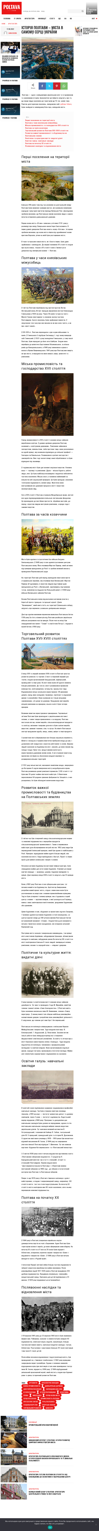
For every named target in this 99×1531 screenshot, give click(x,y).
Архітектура (12, 24)
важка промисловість (31, 1386)
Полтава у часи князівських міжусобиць (41, 123)
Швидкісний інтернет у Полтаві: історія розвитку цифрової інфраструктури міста (49, 1441)
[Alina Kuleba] (6, 33)
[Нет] (96, 1524)
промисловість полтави (50, 1398)
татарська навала (48, 1404)
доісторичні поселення (32, 1389)
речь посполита (48, 1401)
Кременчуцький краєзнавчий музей (43, 1425)
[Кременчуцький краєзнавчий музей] (14, 1424)
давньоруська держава (54, 1386)
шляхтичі (49, 1408)
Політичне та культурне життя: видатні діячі (44, 138)
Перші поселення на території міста (40, 120)
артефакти (33, 1382)
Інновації (33, 1422)
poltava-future (65, 104)
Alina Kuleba (13, 33)
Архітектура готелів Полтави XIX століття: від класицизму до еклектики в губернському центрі (49, 1475)
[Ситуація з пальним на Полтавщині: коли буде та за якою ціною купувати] (78, 31)
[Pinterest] (56, 86)
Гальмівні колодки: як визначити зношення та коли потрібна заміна (10, 59)
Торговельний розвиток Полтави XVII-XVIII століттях (46, 130)
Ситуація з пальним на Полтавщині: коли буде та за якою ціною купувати (90, 31)
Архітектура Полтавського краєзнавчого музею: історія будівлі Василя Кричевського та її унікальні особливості (50, 1458)
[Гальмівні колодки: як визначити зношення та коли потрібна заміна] (10, 47)
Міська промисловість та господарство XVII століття (47, 125)
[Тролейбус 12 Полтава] (10, 90)
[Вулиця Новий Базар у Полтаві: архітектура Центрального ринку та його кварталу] (14, 1491)
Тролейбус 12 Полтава (10, 99)
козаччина (64, 1392)
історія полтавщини (48, 1392)
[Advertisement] (87, 75)
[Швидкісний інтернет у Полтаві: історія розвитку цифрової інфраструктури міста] (14, 1440)
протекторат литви (30, 1401)
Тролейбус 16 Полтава (10, 80)
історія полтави (29, 1392)
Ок (50, 1527)
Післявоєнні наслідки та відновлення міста (43, 146)
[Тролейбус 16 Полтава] (10, 72)
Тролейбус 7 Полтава (9, 118)
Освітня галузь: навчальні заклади (39, 141)
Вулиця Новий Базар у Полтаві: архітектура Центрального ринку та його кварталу (47, 1492)
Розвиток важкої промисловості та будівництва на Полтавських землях (46, 134)
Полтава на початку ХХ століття (38, 143)
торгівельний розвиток (32, 1408)
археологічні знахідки (50, 1382)
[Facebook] (42, 86)
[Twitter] (49, 86)
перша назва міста (53, 1395)
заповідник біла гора (54, 1389)
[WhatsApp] (64, 86)
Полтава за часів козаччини (36, 128)
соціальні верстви (30, 1404)
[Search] (82, 11)
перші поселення (29, 1398)
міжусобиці (37, 1395)
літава (25, 1395)
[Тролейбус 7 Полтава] (10, 109)
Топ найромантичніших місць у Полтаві (91, 10)
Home (3, 24)
